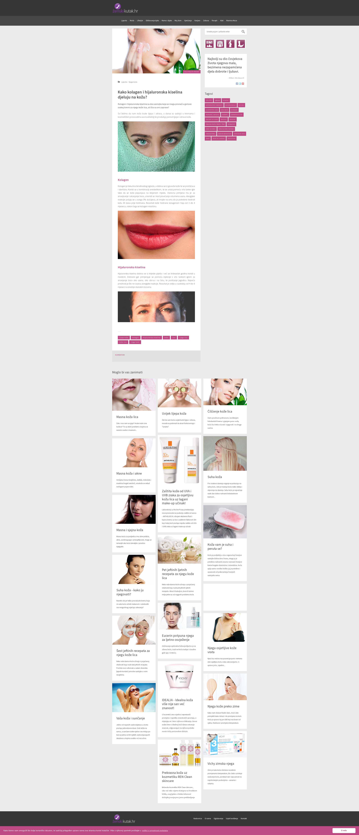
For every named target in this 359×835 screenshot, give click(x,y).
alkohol (226, 100)
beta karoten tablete (226, 129)
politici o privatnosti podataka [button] (155, 830)
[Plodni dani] (230, 44)
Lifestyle (140, 20)
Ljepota (124, 20)
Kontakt (244, 818)
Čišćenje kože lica (220, 411)
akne (217, 100)
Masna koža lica (127, 417)
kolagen (135, 337)
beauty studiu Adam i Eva (215, 124)
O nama (208, 818)
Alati (222, 20)
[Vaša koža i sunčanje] (134, 697)
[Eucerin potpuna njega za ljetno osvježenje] (179, 616)
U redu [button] (344, 830)
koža (166, 337)
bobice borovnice (224, 134)
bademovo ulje (236, 114)
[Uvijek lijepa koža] (179, 393)
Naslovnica (198, 818)
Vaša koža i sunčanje (130, 718)
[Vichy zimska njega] (225, 744)
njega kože (135, 342)
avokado (234, 110)
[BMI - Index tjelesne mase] (209, 44)
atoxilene (224, 110)
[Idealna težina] (220, 44)
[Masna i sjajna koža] (134, 509)
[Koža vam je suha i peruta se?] (225, 522)
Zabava (206, 20)
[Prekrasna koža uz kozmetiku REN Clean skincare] (179, 753)
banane (232, 119)
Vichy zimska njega (221, 763)
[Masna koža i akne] (134, 452)
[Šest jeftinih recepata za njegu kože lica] (134, 630)
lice (173, 337)
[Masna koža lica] (134, 395)
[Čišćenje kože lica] (225, 392)
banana (223, 119)
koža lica (123, 342)
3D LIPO (209, 100)
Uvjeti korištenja (232, 818)
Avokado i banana (212, 114)
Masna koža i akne (129, 473)
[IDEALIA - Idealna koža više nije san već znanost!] (179, 677)
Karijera (197, 20)
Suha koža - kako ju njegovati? (130, 592)
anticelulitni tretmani (214, 105)
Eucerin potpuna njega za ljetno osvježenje (178, 637)
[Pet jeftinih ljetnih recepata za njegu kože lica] (179, 549)
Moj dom (178, 20)
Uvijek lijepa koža (174, 413)
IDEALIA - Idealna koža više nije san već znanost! (177, 704)
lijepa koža (123, 337)
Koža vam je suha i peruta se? (220, 546)
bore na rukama (219, 138)
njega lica (183, 337)
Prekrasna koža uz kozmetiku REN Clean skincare (177, 776)
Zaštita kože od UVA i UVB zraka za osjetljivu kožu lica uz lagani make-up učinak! (177, 497)
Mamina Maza (231, 20)
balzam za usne (212, 119)
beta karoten (210, 129)
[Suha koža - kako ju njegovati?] (134, 569)
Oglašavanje (218, 818)
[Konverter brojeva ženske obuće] (241, 44)
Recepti (214, 20)
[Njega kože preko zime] (225, 687)
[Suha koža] (225, 453)
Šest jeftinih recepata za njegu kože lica (133, 653)
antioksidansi (231, 105)
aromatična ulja (212, 110)
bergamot (231, 124)
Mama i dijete (167, 20)
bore (208, 138)
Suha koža (215, 477)
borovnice (231, 138)
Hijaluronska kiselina (151, 337)
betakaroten (210, 134)
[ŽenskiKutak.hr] (124, 822)
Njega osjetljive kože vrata (222, 650)
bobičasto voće (239, 134)
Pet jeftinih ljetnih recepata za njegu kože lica (178, 574)
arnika (241, 105)
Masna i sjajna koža (129, 530)
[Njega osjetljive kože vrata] (225, 627)
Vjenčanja (188, 20)
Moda (132, 20)
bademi (225, 114)
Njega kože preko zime (223, 706)
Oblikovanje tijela (152, 20)
